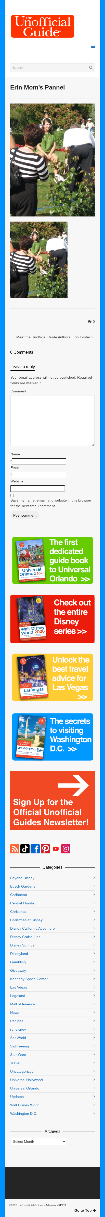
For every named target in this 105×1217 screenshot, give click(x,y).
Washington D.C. (23, 1113)
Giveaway (18, 970)
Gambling (18, 962)
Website (16, 481)
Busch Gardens (22, 886)
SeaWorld (18, 1038)
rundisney (18, 1029)
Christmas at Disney (26, 920)
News (14, 1012)
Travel (15, 1063)
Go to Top (83, 1210)
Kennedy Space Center (29, 979)
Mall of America (22, 1004)
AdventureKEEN (56, 1205)
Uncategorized (22, 1071)
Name (15, 454)
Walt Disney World (25, 1105)
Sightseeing (19, 1046)
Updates (17, 1097)
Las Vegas (18, 987)
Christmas (18, 911)
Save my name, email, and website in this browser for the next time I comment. (50, 503)
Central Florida (22, 903)
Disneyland (19, 954)
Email (14, 468)
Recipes (16, 1021)
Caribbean (18, 895)
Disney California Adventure (32, 928)
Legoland (17, 996)
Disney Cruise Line (25, 937)
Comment (18, 391)
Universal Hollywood (26, 1080)
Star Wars (18, 1055)
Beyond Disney (22, 878)
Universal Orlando (24, 1088)
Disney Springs (22, 945)
